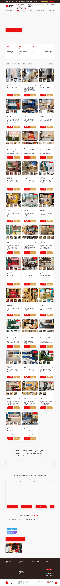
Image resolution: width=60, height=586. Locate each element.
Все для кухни (51, 10)
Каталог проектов (35, 561)
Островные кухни (35, 564)
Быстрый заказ (10, 95)
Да (18, 10)
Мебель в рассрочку (40, 10)
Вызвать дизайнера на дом (27, 506)
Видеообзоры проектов (50, 564)
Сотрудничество (21, 572)
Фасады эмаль (10, 84)
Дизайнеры (21, 571)
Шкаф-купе (30, 10)
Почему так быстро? (22, 55)
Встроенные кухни (36, 562)
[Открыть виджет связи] (56, 582)
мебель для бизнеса (45, 1)
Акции (19, 1)
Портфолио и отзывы (22, 563)
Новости (20, 570)
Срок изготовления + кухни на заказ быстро (49, 575)
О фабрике (12, 1)
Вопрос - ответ (21, 569)
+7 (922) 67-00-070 (13, 526)
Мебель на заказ (8, 1)
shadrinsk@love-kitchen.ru (15, 534)
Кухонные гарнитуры (36, 563)
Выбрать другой (22, 10)
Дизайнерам (27, 1)
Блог (47, 562)
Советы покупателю (50, 563)
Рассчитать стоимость (17, 95)
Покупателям (23, 1)
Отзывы (16, 1)
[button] (20, 73)
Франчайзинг (52, 1)
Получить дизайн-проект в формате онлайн (41, 506)
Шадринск (19, 6)
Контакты (35, 1)
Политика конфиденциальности (22, 582)
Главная (7, 13)
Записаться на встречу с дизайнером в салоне (12, 506)
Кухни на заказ (9, 10)
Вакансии (31, 1)
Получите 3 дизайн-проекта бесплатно (30, 5)
